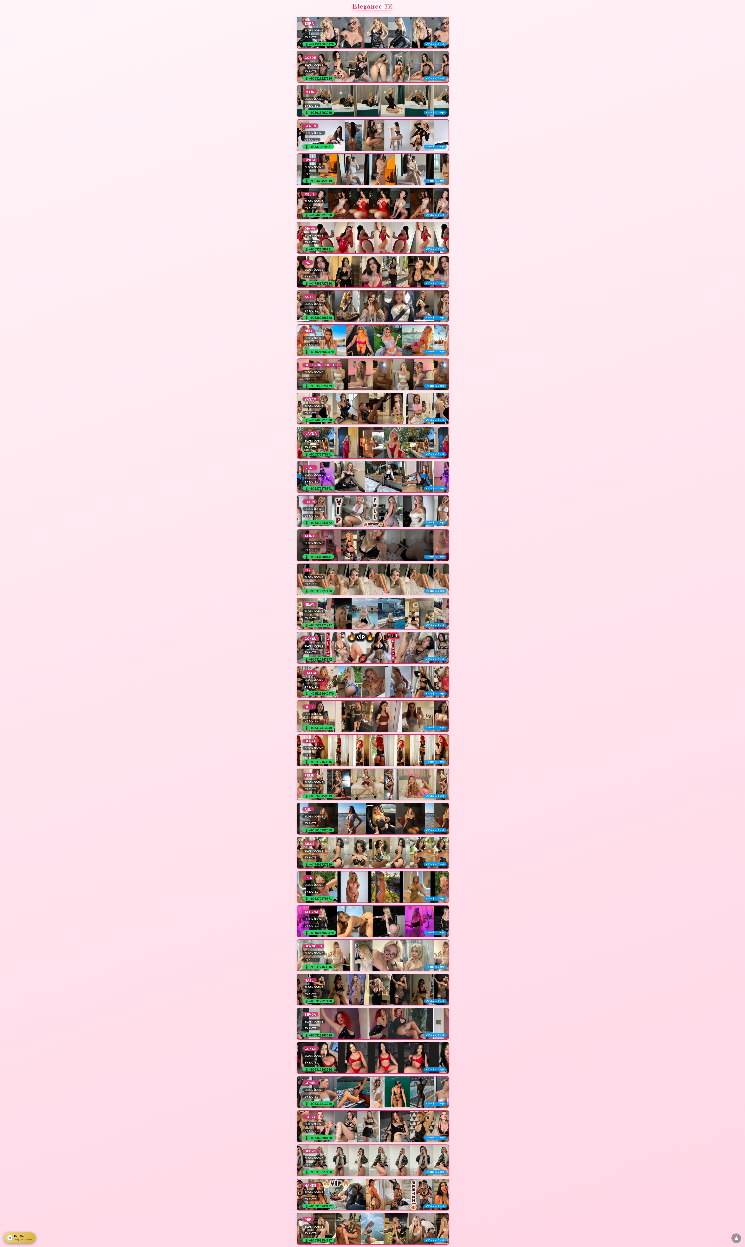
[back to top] (736, 1238)
